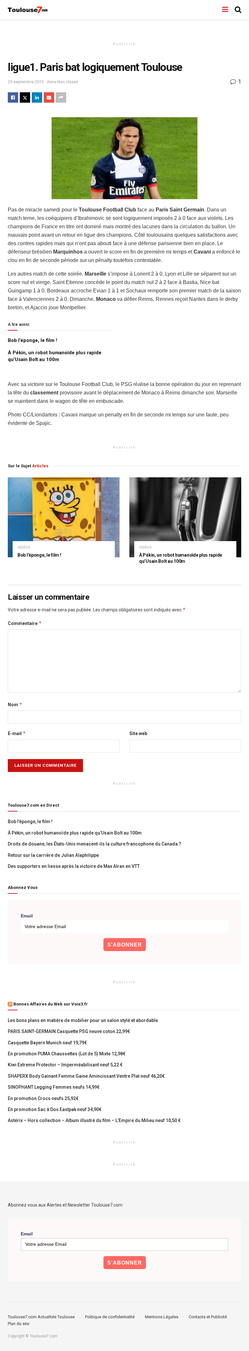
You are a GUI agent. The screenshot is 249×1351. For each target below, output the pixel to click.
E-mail (17, 733)
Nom (15, 704)
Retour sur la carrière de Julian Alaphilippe (53, 855)
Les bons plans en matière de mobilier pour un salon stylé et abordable (83, 1020)
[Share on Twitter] (25, 97)
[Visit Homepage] (28, 9)
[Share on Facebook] (13, 97)
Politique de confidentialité (110, 1316)
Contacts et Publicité (208, 1316)
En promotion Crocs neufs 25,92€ (43, 1098)
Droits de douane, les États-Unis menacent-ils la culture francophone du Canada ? (94, 843)
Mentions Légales (161, 1316)
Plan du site (18, 1323)
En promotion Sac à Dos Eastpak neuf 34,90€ (54, 1109)
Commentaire (25, 623)
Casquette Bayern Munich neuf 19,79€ (47, 1042)
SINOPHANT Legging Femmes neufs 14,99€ (54, 1087)
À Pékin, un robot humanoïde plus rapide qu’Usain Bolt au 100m (75, 832)
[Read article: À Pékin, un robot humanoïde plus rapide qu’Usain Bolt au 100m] (185, 517)
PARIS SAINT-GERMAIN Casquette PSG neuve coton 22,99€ (69, 1031)
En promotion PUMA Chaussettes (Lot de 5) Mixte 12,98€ (66, 1053)
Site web (138, 733)
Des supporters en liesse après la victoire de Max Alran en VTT (74, 866)
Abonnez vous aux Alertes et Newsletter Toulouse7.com (65, 1205)
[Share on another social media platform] (61, 97)
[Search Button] (238, 9)
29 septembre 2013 (26, 81)
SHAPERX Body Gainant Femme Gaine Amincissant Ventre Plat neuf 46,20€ (86, 1076)
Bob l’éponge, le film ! (32, 340)
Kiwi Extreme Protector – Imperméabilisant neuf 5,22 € (65, 1064)
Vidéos (24, 547)
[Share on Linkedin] (37, 97)
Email (27, 915)
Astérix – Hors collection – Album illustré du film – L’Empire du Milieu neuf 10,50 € (94, 1120)
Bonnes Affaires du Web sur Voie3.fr (50, 1004)
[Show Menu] (225, 9)
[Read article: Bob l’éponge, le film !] (64, 517)
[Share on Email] (49, 97)
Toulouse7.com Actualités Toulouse (41, 1316)
